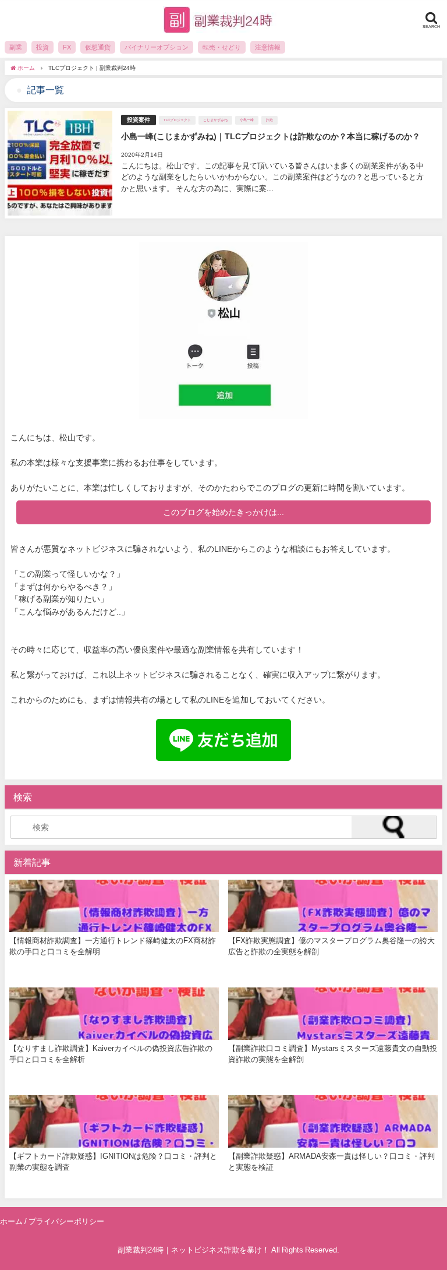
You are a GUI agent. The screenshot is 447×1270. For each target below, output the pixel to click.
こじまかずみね (215, 120)
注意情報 (268, 47)
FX (67, 47)
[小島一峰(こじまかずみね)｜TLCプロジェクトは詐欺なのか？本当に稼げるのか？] (223, 163)
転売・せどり (222, 47)
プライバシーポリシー (66, 1221)
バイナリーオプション (157, 47)
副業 (15, 47)
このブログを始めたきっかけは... (223, 512)
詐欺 (269, 120)
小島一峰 (247, 120)
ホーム (11, 1221)
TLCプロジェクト (177, 120)
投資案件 (138, 119)
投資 (42, 47)
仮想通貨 (98, 47)
